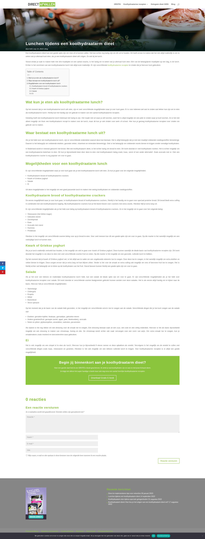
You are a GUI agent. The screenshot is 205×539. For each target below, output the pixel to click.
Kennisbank (90, 531)
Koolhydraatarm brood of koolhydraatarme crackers (49, 86)
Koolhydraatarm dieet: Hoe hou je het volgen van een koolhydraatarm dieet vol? (138, 502)
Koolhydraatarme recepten (134, 4)
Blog (173, 4)
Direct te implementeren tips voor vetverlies (124, 493)
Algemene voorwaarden (49, 531)
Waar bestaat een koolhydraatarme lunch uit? (44, 81)
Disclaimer (80, 531)
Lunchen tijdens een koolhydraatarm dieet (124, 496)
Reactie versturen (168, 461)
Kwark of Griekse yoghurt (40, 88)
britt (30, 49)
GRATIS (117, 4)
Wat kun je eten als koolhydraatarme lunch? (43, 78)
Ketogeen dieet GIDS (159, 4)
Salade (34, 91)
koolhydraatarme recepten (118, 65)
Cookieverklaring (67, 531)
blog (46, 49)
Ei (32, 93)
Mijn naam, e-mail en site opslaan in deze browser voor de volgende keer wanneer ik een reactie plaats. (67, 455)
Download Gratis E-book (102, 378)
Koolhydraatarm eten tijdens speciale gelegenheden (128, 499)
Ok (153, 536)
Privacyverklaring (32, 531)
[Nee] (202, 536)
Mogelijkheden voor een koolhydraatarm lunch (44, 83)
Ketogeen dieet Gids (105, 531)
